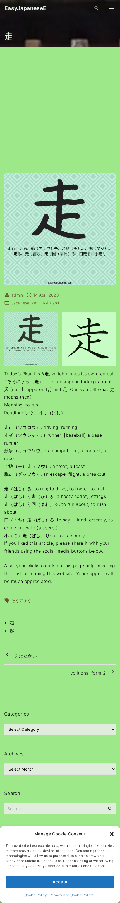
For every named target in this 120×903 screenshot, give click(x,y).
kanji (36, 302)
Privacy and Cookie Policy (71, 895)
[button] (111, 834)
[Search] (110, 808)
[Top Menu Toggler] (111, 8)
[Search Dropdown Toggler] (96, 8)
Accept (60, 881)
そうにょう (21, 600)
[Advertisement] (60, 110)
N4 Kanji (51, 302)
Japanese (20, 302)
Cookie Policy (35, 895)
